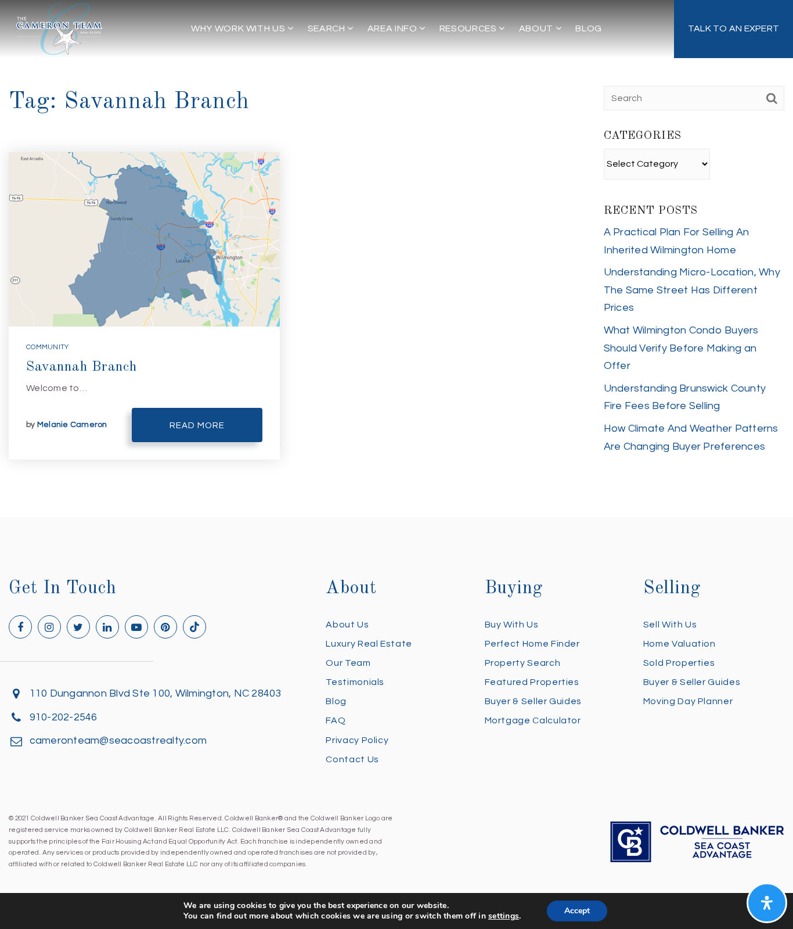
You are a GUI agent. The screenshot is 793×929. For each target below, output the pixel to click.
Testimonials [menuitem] (355, 682)
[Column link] (733, 29)
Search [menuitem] (327, 28)
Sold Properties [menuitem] (679, 663)
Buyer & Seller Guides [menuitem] (533, 701)
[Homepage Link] (59, 28)
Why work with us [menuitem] (239, 28)
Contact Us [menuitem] (352, 759)
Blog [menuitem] (588, 28)
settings (503, 916)
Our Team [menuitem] (348, 663)
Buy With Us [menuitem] (512, 624)
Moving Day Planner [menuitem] (688, 701)
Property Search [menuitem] (523, 663)
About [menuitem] (537, 28)
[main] (396, 259)
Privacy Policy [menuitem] (357, 740)
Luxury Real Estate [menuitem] (369, 643)
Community (47, 347)
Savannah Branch (81, 367)
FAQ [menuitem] (335, 720)
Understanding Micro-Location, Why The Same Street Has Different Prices (692, 290)
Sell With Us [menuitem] (670, 624)
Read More (197, 425)
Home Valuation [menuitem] (679, 643)
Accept (577, 910)
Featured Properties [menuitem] (532, 682)
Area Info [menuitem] (393, 28)
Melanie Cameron (72, 425)
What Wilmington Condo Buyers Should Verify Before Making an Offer (681, 348)
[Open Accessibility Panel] (767, 903)
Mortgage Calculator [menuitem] (533, 720)
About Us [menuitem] (347, 624)
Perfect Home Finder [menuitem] (532, 643)
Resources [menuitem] (469, 28)
